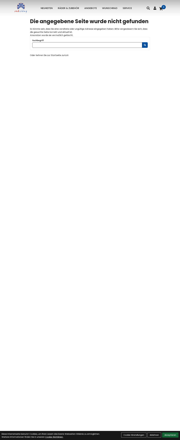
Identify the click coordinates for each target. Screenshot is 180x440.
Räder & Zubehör (68, 8)
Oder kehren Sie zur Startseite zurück (49, 55)
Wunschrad (109, 8)
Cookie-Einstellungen (133, 435)
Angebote (90, 8)
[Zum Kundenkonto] (154, 8)
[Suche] (148, 8)
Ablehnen (154, 435)
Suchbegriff (38, 40)
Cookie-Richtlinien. (54, 437)
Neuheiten (47, 8)
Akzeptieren (170, 435)
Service (127, 8)
